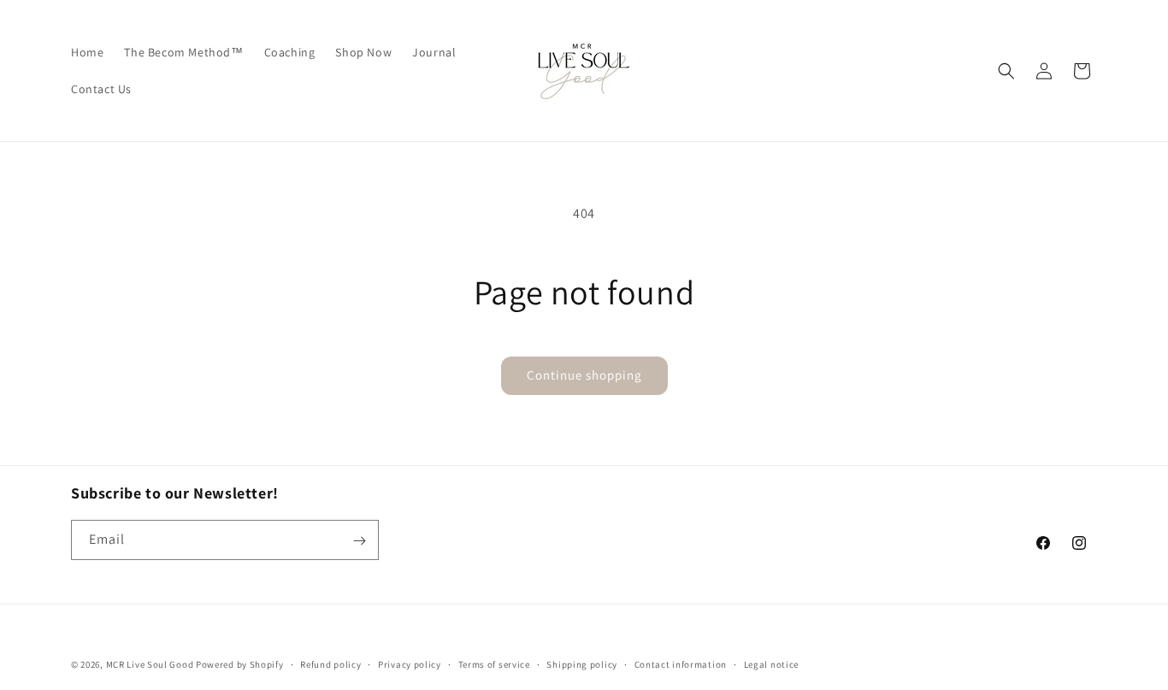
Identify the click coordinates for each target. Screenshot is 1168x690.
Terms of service (494, 663)
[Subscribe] (359, 541)
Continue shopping (584, 375)
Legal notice (771, 663)
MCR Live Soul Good (150, 664)
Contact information (680, 663)
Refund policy (330, 663)
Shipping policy (581, 663)
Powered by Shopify (240, 664)
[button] (1006, 71)
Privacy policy (409, 663)
